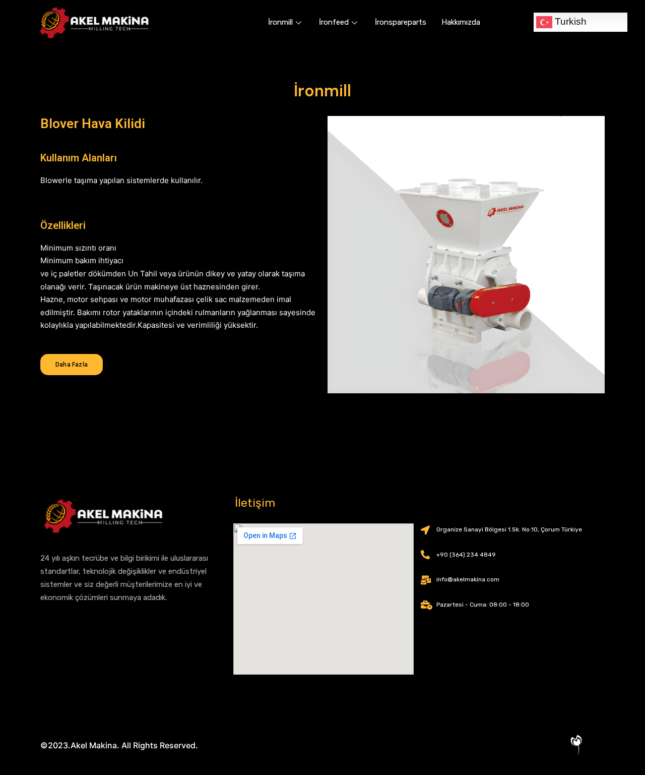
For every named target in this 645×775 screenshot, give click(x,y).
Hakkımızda (460, 22)
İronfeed (334, 22)
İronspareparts (400, 22)
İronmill (280, 22)
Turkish (569, 21)
